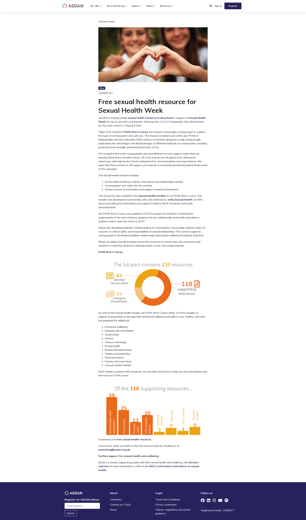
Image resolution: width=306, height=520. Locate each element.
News (113, 509)
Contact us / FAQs (120, 504)
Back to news (107, 21)
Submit (70, 513)
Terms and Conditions (167, 499)
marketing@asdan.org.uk (114, 449)
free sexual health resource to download (147, 117)
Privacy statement (166, 504)
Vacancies (116, 499)
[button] (210, 6)
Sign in (218, 6)
